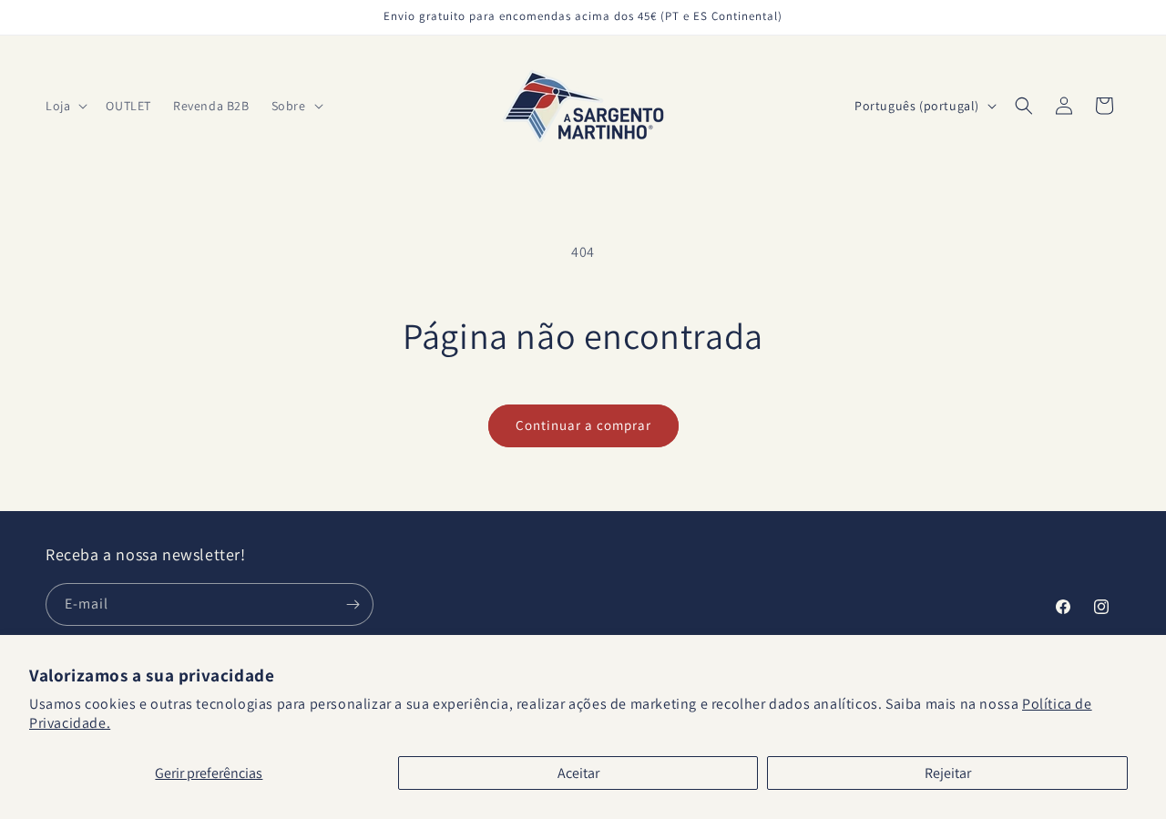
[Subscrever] (352, 604)
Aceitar (578, 773)
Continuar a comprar (583, 425)
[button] (65, 106)
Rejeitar (948, 773)
